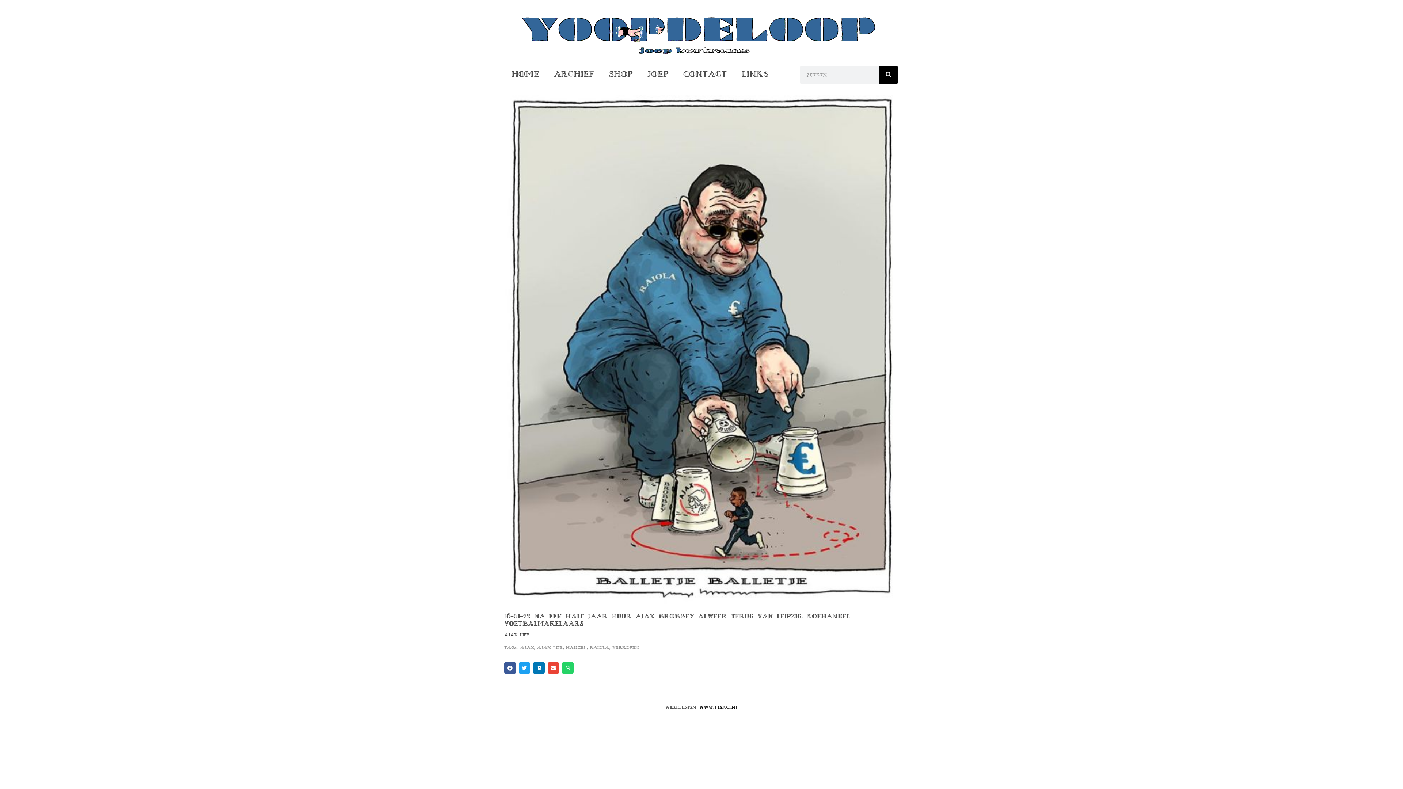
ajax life (550, 647)
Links (755, 74)
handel (576, 647)
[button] (510, 668)
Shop (621, 74)
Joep (658, 74)
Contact (705, 74)
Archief (574, 74)
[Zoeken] (888, 75)
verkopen (625, 647)
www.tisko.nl (718, 707)
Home (525, 74)
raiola (599, 647)
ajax (527, 647)
